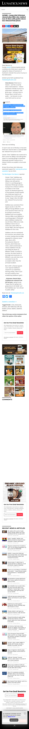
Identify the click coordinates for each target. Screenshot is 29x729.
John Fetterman (12, 306)
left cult (19, 306)
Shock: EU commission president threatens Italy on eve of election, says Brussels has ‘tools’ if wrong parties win (16, 674)
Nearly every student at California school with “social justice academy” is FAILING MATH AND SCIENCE (17, 666)
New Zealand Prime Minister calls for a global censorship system (17, 682)
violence (4, 310)
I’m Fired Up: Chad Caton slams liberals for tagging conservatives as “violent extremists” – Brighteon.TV (17, 628)
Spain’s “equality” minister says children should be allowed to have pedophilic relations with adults (16, 540)
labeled (9, 67)
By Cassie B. (15, 654)
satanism (19, 308)
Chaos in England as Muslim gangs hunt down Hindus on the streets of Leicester (16, 651)
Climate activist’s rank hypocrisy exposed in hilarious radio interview (16, 612)
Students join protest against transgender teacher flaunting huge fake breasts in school (16, 605)
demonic (4, 306)
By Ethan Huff (15, 535)
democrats (18, 305)
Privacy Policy (11, 716)
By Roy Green (16, 661)
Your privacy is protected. (8, 337)
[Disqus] (14, 421)
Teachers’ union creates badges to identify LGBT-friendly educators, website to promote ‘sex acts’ (16, 644)
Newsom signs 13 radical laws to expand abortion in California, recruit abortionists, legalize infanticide (17, 564)
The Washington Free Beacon (10, 174)
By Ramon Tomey (16, 550)
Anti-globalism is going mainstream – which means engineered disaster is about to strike (17, 580)
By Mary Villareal (16, 600)
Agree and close (13, 720)
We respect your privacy (20, 703)
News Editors (12, 23)
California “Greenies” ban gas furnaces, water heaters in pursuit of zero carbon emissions (17, 659)
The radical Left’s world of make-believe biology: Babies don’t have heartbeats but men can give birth (16, 532)
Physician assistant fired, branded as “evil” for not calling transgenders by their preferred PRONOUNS (17, 547)
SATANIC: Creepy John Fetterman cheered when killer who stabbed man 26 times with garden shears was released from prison (17, 555)
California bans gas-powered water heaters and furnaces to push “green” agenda (17, 598)
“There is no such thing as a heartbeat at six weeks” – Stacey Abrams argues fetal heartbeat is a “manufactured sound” (17, 572)
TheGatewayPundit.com (9, 80)
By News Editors (16, 559)
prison (9, 308)
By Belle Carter (16, 630)
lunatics (4, 308)
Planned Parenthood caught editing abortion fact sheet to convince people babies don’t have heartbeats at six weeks (17, 619)
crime (12, 305)
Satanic (14, 308)
